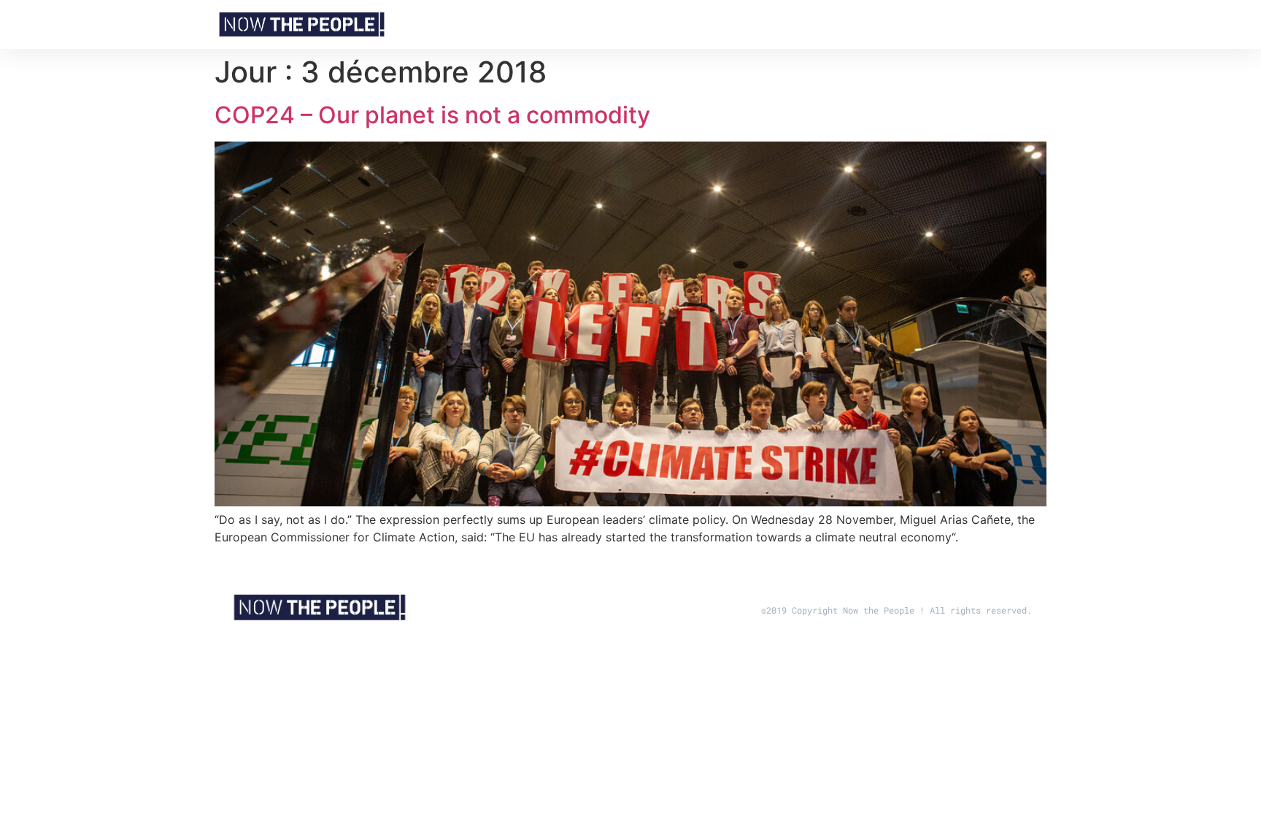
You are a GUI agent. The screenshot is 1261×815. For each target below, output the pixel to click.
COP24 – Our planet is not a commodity (432, 115)
